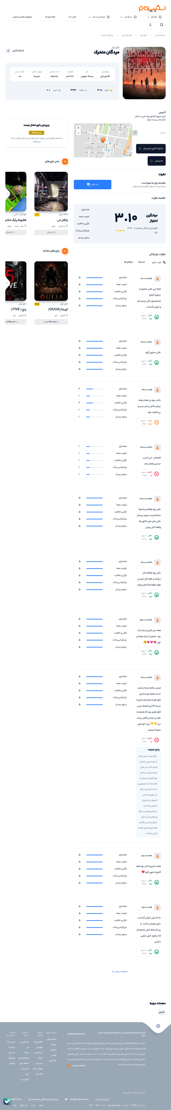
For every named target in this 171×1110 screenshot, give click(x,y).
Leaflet (126, 155)
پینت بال (39, 1063)
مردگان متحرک (107, 35)
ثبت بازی (11, 1052)
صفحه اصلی (160, 35)
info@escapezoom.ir (76, 1034)
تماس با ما (11, 1042)
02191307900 (16, 1100)
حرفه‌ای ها (128, 262)
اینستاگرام (23, 1105)
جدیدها (141, 262)
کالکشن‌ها (38, 1042)
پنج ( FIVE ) (18, 309)
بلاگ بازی (52, 1060)
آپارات (14, 1105)
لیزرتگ (40, 1058)
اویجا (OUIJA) (58, 309)
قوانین (53, 1055)
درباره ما (12, 1047)
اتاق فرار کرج (127, 35)
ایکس (33, 1105)
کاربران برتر (25, 1079)
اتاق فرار (143, 35)
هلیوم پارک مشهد (14, 220)
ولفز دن (62, 220)
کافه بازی (39, 1074)
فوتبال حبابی (38, 1068)
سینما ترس (38, 1052)
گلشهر (161, 1012)
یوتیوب (6, 1105)
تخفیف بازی (24, 1063)
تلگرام (41, 1105)
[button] (103, 140)
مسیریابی (159, 161)
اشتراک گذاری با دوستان (153, 148)
